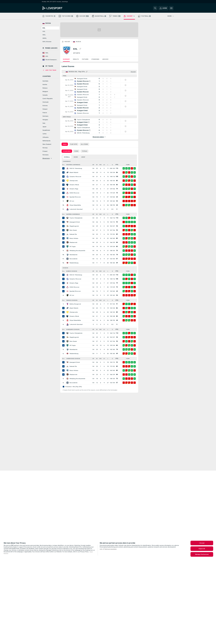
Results (76, 59)
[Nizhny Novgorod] (67, 304)
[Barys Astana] (67, 238)
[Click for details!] (99, 79)
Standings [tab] (67, 151)
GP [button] (93, 164)
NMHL (45, 38)
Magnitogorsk (74, 226)
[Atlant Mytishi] (67, 172)
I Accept (202, 543)
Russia (78, 41)
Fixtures (85, 59)
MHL (44, 35)
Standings (95, 59)
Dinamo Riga (74, 189)
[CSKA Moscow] (67, 193)
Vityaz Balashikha (75, 205)
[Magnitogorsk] (67, 226)
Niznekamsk (73, 255)
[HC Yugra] (67, 246)
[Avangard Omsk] (67, 222)
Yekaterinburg (74, 263)
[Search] (155, 8)
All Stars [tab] (84, 144)
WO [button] (100, 164)
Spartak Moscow (75, 197)
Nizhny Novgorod (75, 304)
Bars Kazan (73, 230)
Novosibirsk (73, 259)
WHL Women (47, 42)
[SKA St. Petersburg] (67, 168)
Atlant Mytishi (74, 172)
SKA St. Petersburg (76, 168)
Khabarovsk (73, 242)
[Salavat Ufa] (67, 234)
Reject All (202, 548)
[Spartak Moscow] (67, 197)
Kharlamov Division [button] (72, 329)
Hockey (67, 41)
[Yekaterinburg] (67, 263)
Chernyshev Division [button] (73, 358)
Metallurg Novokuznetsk (77, 250)
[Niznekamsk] (67, 255)
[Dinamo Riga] (67, 189)
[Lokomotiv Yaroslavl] (67, 209)
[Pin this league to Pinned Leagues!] (80, 49)
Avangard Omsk (75, 222)
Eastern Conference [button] (73, 214)
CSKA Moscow (74, 193)
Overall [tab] (67, 157)
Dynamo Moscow (75, 176)
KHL (44, 28)
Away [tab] (83, 157)
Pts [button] (117, 164)
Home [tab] (76, 157)
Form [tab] (76, 151)
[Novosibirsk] (67, 259)
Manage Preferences (202, 554)
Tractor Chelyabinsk (76, 218)
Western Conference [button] (73, 164)
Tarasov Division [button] (71, 300)
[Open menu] (171, 8)
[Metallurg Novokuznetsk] (67, 250)
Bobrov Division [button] (71, 271)
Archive (105, 59)
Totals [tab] (84, 151)
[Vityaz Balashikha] (67, 205)
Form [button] (127, 164)
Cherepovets (74, 181)
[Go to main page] (58, 8)
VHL (44, 31)
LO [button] (104, 164)
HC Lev (72, 201)
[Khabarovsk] (67, 242)
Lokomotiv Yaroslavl (76, 209)
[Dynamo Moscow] (67, 176)
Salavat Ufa (73, 234)
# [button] (62, 164)
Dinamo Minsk (74, 185)
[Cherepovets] (67, 180)
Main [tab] (65, 144)
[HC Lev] (67, 201)
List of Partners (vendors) (108, 549)
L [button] (107, 164)
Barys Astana (74, 238)
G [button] (112, 164)
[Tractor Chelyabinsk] (67, 218)
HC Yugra (73, 246)
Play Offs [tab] (73, 144)
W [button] (97, 164)
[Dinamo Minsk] (67, 185)
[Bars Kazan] (67, 230)
